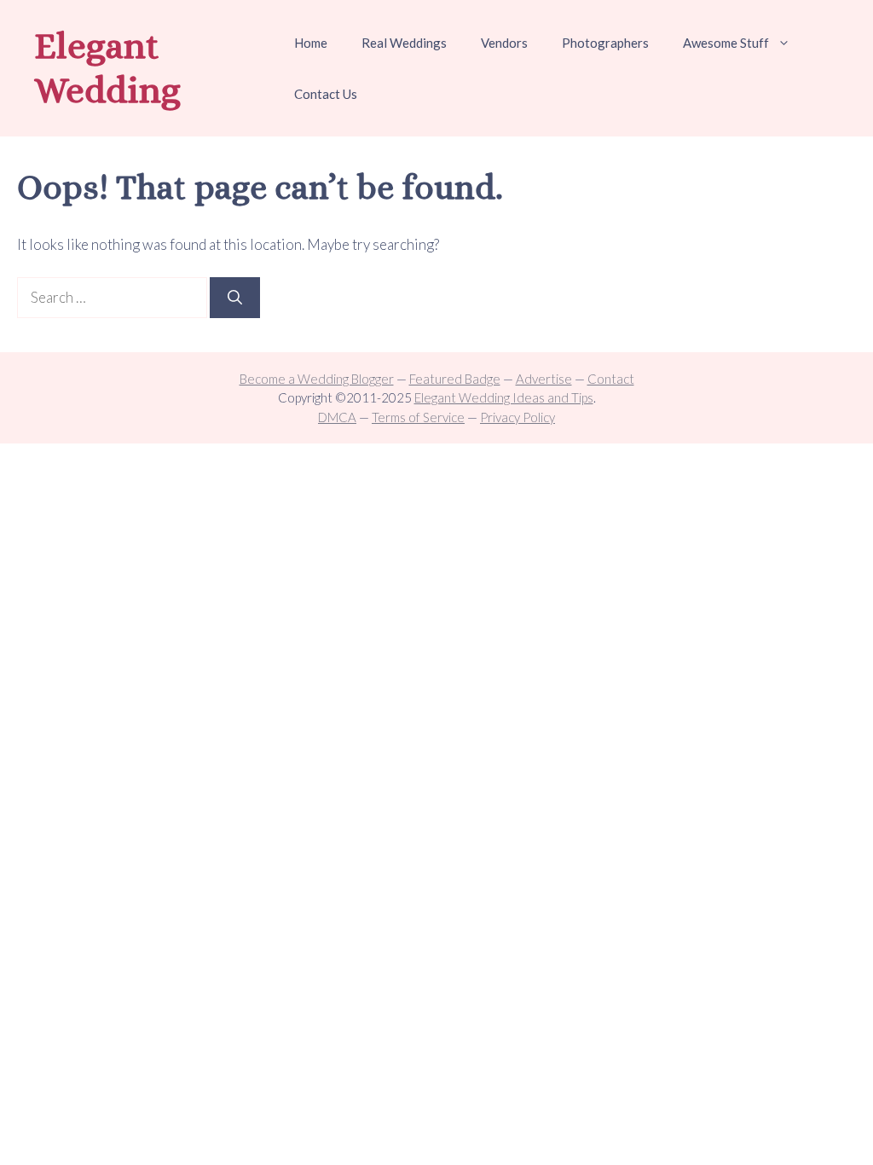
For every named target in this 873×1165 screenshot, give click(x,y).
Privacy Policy (517, 417)
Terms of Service (418, 417)
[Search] (235, 297)
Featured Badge (454, 378)
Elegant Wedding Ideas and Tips (503, 397)
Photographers (605, 42)
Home (310, 42)
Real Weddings (404, 42)
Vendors (504, 42)
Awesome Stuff (726, 42)
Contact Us (325, 93)
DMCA (337, 417)
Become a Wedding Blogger (317, 378)
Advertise (544, 378)
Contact (610, 378)
